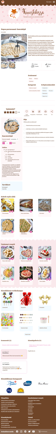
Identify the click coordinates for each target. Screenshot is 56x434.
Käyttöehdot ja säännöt (6, 421)
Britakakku (30, 413)
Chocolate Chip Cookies (34, 400)
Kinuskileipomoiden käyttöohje (8, 427)
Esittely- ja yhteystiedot (34, 419)
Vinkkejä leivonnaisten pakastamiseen (10, 409)
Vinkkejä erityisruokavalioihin (8, 406)
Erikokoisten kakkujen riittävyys (9, 404)
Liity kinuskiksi (4, 419)
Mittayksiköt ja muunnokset (8, 400)
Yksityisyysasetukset (33, 425)
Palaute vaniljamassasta (33, 423)
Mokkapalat (31, 406)
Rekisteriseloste (5, 423)
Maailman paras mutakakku (34, 403)
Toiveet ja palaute (32, 421)
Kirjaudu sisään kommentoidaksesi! (10, 345)
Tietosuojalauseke (5, 425)
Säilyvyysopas (4, 407)
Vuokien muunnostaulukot (7, 402)
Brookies (30, 410)
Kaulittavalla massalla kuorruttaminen (10, 411)
